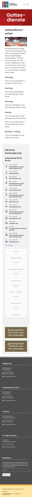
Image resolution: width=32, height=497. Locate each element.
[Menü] (27, 4)
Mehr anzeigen (9, 245)
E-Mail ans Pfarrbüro (9, 376)
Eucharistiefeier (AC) (15, 178)
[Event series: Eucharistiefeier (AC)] (16, 176)
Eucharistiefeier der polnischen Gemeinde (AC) (16, 167)
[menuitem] (24, 4)
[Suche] (24, 4)
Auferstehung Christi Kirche (13, 159)
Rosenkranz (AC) (14, 173)
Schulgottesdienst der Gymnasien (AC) (18, 229)
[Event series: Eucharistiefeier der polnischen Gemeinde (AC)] (16, 164)
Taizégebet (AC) (13, 223)
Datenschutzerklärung (8, 467)
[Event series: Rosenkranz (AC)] (16, 171)
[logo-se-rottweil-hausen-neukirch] (13, 4)
